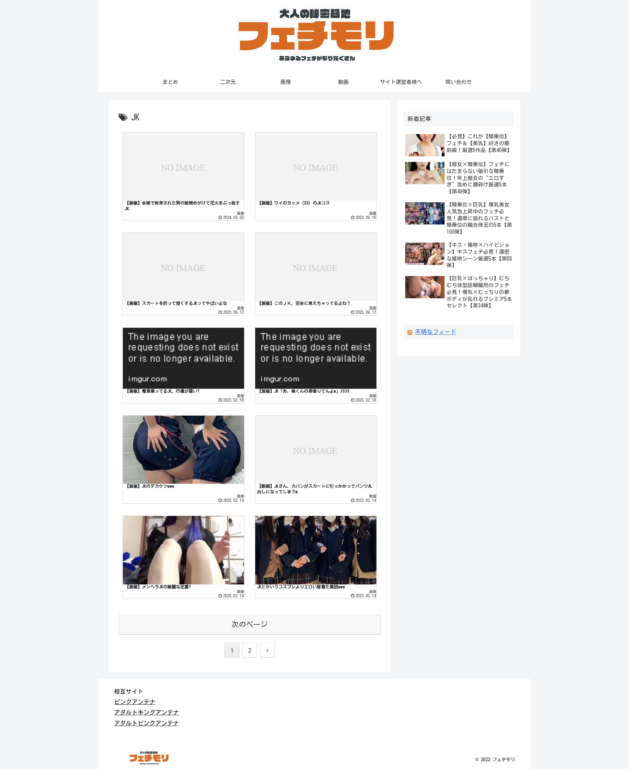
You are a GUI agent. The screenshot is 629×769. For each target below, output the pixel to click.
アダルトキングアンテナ (146, 712)
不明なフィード (435, 332)
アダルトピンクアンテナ (146, 723)
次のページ (250, 624)
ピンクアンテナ (134, 702)
